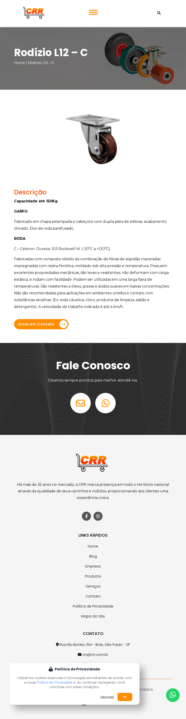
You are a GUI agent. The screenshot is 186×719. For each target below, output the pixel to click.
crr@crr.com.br (94, 654)
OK (125, 697)
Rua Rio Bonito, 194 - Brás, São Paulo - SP (94, 644)
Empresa (93, 566)
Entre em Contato (36, 324)
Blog (93, 556)
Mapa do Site (93, 616)
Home (19, 63)
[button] (92, 11)
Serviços (93, 586)
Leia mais (107, 697)
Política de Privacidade (93, 606)
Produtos (93, 576)
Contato (93, 596)
